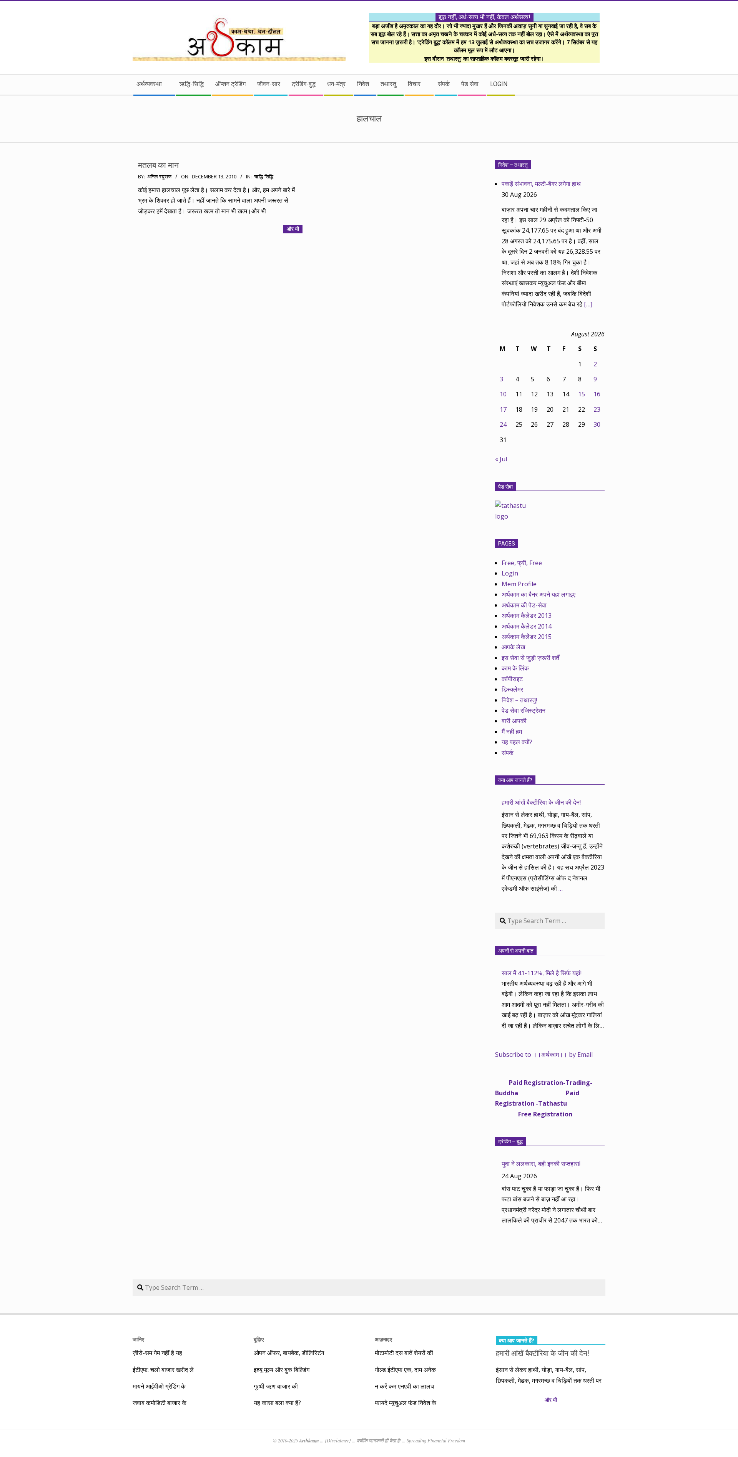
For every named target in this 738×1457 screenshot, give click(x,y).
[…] (588, 304)
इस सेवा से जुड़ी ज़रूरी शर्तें (530, 658)
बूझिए (259, 1339)
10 (503, 394)
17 (503, 409)
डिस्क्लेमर (512, 689)
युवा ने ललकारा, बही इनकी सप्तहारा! (541, 1163)
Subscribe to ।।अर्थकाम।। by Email (544, 1054)
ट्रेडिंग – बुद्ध (510, 1141)
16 (596, 394)
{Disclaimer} (338, 1440)
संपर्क (508, 752)
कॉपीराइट (512, 679)
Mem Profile (519, 584)
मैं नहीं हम (512, 731)
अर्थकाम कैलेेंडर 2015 (527, 636)
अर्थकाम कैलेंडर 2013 (527, 615)
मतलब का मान (158, 165)
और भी (293, 229)
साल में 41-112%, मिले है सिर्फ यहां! (542, 973)
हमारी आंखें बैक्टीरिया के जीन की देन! (541, 802)
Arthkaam (309, 1440)
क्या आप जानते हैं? (515, 780)
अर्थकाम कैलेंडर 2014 (527, 626)
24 (503, 424)
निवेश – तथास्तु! (519, 700)
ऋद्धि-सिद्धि (263, 176)
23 (596, 409)
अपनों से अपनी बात (516, 951)
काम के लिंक (515, 668)
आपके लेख (513, 647)
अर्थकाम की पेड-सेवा (524, 605)
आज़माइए (383, 1339)
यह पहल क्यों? (517, 742)
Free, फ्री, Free (522, 563)
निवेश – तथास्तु (513, 165)
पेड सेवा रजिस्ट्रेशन (523, 710)
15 (581, 394)
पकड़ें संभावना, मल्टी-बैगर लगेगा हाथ (541, 184)
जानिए (138, 1339)
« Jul (501, 459)
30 (596, 424)
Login (510, 573)
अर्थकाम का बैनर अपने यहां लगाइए (538, 594)
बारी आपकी (514, 721)
